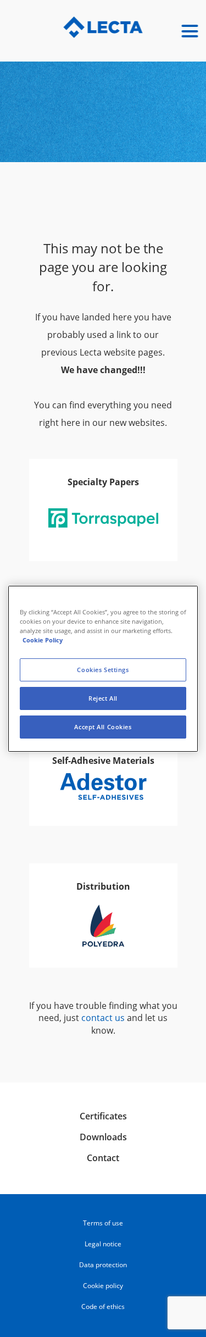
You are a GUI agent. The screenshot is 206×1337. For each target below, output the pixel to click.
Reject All (103, 698)
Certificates (103, 1116)
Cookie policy (103, 1285)
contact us (103, 1018)
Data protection (103, 1264)
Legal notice (103, 1244)
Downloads (103, 1137)
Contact (103, 1158)
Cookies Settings (103, 669)
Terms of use (103, 1223)
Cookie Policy (43, 640)
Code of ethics (103, 1306)
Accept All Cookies (102, 727)
